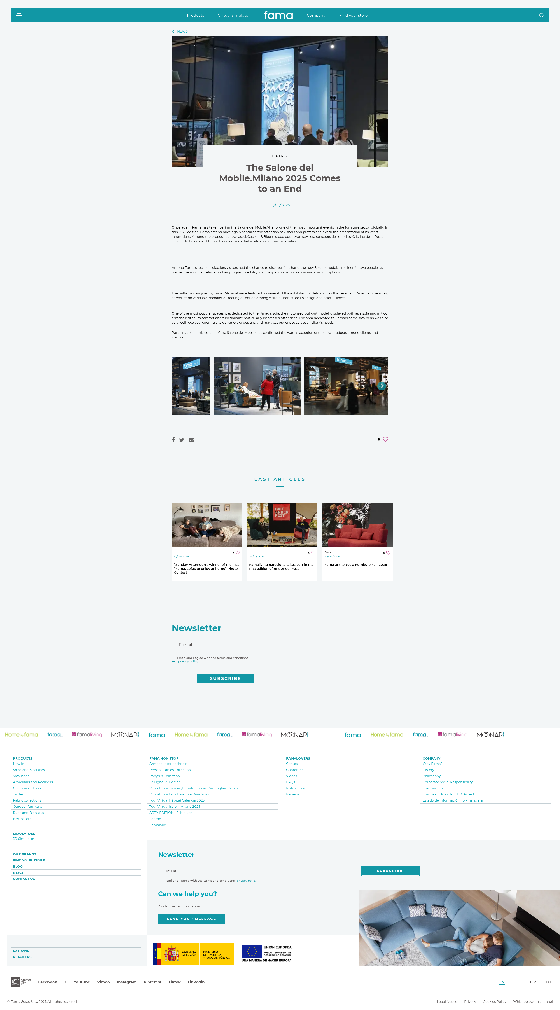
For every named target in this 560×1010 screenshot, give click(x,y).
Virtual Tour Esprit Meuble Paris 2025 (179, 794)
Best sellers (22, 819)
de (549, 982)
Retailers (22, 957)
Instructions (295, 788)
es (517, 982)
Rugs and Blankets (28, 813)
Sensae (155, 819)
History (428, 770)
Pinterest (152, 982)
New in (18, 764)
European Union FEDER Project (448, 794)
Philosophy (432, 776)
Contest (292, 764)
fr (533, 982)
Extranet (22, 951)
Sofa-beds (21, 776)
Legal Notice (447, 1002)
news (182, 31)
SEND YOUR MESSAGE (191, 919)
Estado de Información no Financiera (453, 800)
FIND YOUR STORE (29, 860)
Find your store (353, 15)
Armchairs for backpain (168, 764)
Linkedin (196, 982)
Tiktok (174, 982)
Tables (18, 794)
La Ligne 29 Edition (165, 782)
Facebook (47, 982)
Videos (291, 776)
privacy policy (188, 661)
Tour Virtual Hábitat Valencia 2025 (177, 800)
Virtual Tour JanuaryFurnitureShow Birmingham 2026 (193, 788)
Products (195, 15)
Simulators (24, 834)
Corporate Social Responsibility (448, 782)
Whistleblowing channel (533, 1002)
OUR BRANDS (24, 854)
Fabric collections (27, 800)
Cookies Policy (494, 1002)
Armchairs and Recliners (33, 782)
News (18, 872)
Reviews (292, 794)
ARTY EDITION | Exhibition (171, 813)
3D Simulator (23, 839)
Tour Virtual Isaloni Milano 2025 (174, 806)
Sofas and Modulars (29, 770)
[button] (541, 15)
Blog (18, 866)
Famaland (157, 825)
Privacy (470, 1002)
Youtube (82, 982)
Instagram (127, 982)
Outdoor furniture (27, 806)
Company (316, 15)
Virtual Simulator (234, 15)
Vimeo (103, 982)
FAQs (290, 782)
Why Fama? (433, 764)
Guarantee (295, 770)
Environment (433, 788)
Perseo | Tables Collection (170, 770)
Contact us (24, 879)
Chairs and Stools (27, 788)
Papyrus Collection (164, 776)
